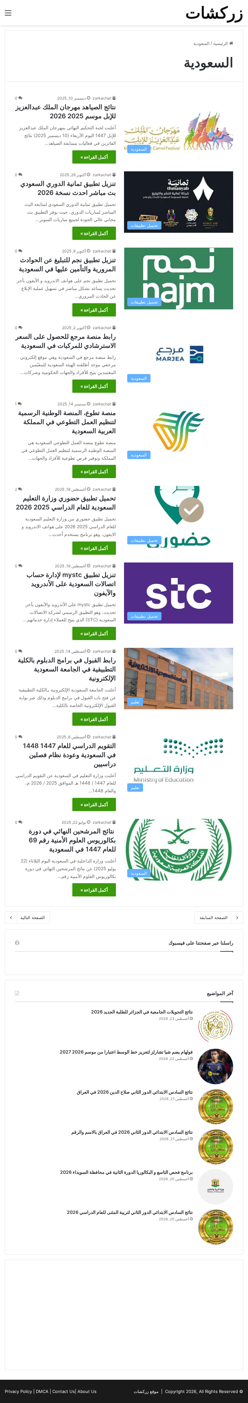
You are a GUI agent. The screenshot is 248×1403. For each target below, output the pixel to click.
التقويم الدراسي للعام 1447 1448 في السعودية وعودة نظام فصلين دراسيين (69, 755)
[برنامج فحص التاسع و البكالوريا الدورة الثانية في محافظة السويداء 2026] (215, 1187)
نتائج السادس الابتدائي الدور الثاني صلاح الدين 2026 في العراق (134, 1092)
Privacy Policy (18, 1391)
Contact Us (63, 1391)
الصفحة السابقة (214, 917)
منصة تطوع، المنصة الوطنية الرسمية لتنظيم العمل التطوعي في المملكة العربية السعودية (67, 422)
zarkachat (102, 98)
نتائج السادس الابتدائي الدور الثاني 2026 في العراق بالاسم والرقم (131, 1132)
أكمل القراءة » (94, 157)
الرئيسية (221, 43)
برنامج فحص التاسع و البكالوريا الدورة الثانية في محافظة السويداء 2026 (126, 1172)
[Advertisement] (124, 1314)
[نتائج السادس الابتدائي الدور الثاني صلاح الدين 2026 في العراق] (215, 1106)
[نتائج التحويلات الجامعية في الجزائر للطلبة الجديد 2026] (215, 1026)
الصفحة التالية (32, 917)
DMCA (42, 1391)
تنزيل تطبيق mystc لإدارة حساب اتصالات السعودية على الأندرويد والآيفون (71, 584)
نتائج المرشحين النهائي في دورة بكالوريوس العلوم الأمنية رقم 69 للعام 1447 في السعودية (72, 840)
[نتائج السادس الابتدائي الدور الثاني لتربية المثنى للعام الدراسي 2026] (215, 1227)
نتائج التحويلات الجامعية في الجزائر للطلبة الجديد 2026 (142, 1011)
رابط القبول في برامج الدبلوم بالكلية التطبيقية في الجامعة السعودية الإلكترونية (67, 669)
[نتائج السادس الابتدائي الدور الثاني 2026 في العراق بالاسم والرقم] (215, 1146)
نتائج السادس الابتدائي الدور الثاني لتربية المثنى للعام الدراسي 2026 (130, 1212)
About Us (87, 1391)
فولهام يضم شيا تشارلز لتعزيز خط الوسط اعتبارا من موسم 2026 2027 (126, 1052)
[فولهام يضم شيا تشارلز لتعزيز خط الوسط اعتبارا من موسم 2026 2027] (215, 1066)
